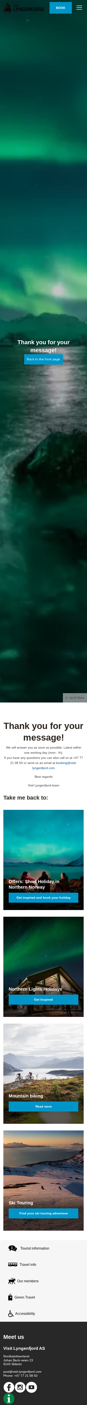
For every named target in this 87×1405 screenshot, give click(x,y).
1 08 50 (32, 1375)
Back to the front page (43, 359)
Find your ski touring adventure (43, 1213)
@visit (13, 1371)
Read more (43, 1106)
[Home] (24, 8)
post (6, 1371)
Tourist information (34, 1248)
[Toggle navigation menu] (79, 8)
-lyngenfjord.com (29, 1371)
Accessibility (25, 1313)
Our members (28, 1281)
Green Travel (24, 1297)
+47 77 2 (20, 1375)
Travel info (28, 1265)
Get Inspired (43, 999)
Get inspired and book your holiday (44, 897)
